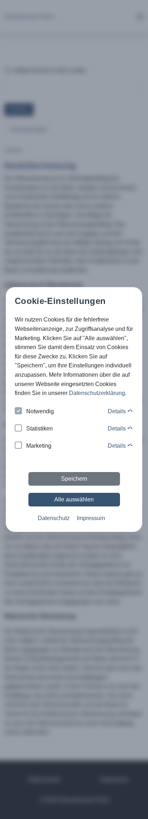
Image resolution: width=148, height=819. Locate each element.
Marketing (38, 446)
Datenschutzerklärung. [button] (97, 393)
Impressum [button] (91, 518)
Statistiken (39, 428)
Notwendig (40, 411)
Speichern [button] (74, 479)
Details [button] (117, 411)
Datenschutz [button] (54, 518)
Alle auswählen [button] (74, 499)
